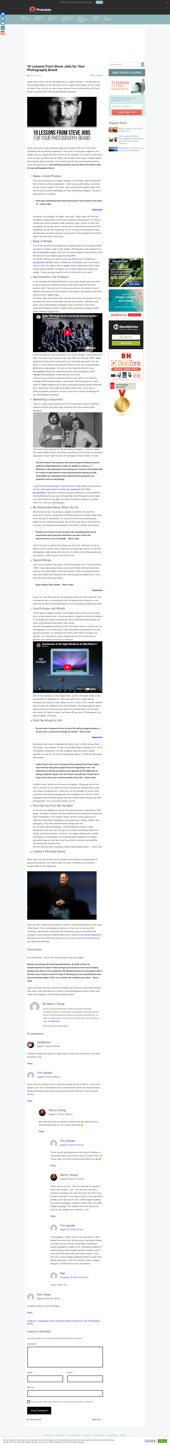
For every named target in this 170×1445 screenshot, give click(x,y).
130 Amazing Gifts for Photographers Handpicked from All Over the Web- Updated (131, 139)
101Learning (107, 18)
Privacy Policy (99, 1435)
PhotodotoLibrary (38, 18)
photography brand (42, 371)
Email (70, 1372)
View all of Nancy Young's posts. (55, 1026)
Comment (32, 1343)
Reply (30, 1063)
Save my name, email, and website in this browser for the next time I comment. (62, 1402)
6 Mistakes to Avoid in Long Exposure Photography (131, 149)
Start (99, 2)
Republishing (112, 1435)
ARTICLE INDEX (96, 18)
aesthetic (44, 252)
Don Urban (44, 1294)
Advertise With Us (73, 1435)
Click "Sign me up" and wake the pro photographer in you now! (123, 99)
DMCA (122, 1435)
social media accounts (88, 935)
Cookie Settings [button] (150, 1441)
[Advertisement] (85, 45)
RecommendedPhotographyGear (67, 19)
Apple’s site (68, 265)
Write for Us (59, 1435)
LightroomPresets (52, 18)
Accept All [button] (162, 1441)
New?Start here (25, 18)
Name (30, 1372)
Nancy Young (57, 1110)
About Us (48, 1435)
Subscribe (87, 1435)
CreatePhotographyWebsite (83, 19)
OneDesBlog (55, 1021)
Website (30, 1387)
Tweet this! (97, 210)
